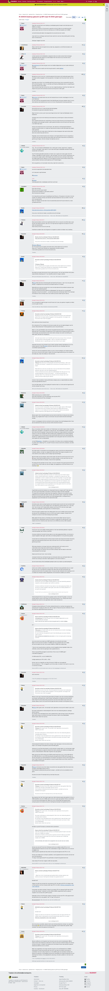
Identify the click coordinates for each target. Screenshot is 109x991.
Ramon (22, 300)
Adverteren (36, 979)
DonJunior (23, 74)
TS (76, 17)
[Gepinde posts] (85, 17)
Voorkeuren (41, 988)
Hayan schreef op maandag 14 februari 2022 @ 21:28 (47, 616)
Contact (36, 981)
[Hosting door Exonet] (90, 973)
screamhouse (24, 44)
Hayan (22, 23)
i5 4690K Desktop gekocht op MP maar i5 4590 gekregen (55, 14)
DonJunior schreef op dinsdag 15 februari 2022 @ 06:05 (48, 259)
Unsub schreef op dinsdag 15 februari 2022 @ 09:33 (47, 580)
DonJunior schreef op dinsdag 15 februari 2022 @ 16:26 (48, 726)
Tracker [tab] (107, 6)
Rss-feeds (88, 984)
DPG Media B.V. (24, 980)
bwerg (22, 931)
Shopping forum (39, 14)
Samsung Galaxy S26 (64, 984)
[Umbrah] (22, 150)
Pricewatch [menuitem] (40, 1)
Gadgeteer (23, 402)
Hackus (23, 613)
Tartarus (23, 219)
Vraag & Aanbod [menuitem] (48, 1)
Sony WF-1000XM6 (63, 988)
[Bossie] (22, 211)
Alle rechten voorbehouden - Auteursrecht (18, 981)
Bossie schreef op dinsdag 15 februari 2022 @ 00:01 (47, 237)
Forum (20, 14)
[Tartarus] (22, 223)
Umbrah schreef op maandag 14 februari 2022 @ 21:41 (47, 405)
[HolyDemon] (22, 607)
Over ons (41, 981)
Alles (74, 17)
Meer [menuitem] (62, 1)
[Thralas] (22, 314)
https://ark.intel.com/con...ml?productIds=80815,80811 (44, 210)
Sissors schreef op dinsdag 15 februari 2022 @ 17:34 (47, 870)
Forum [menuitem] (54, 1)
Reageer (27, 19)
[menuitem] (87, 1)
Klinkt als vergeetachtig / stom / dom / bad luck (45, 917)
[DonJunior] (22, 78)
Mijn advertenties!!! (36, 899)
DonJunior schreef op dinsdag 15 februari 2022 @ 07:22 (48, 361)
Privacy (35, 986)
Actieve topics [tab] (107, 10)
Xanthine (23, 565)
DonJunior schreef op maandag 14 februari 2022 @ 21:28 (48, 314)
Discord (88, 986)
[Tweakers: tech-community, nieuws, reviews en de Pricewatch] (12, 1)
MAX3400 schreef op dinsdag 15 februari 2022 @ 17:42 (47, 907)
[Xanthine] (22, 569)
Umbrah (23, 145)
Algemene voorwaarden (39, 984)
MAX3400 (23, 867)
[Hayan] (22, 28)
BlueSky (88, 979)
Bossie (22, 208)
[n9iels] (22, 57)
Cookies (36, 988)
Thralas (23, 310)
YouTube (88, 981)
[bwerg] (22, 936)
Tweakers (11, 980)
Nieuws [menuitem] (19, 1)
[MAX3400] (22, 872)
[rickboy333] (22, 505)
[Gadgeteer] (22, 405)
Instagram (88, 983)
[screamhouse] (22, 48)
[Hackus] (22, 618)
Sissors (23, 685)
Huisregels (36, 983)
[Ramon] (22, 303)
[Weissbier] (22, 452)
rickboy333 (24, 502)
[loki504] (22, 580)
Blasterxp (23, 392)
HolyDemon (24, 604)
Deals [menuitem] (58, 1)
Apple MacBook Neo (64, 979)
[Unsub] (22, 531)
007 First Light (62, 986)
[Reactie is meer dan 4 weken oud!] (33, 178)
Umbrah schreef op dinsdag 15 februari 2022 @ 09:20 (47, 473)
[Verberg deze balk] (103, 4)
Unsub (22, 527)
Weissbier (23, 448)
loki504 (23, 576)
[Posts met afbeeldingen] (79, 17)
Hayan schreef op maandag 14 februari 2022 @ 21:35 (47, 628)
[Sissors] (22, 689)
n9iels (22, 54)
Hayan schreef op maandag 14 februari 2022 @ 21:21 (47, 830)
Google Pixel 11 (62, 983)
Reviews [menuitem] (24, 1)
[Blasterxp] (22, 396)
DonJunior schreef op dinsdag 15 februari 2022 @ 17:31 (47, 784)
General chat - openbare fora (29, 14)
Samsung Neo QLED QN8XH (66, 981)
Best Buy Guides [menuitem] (31, 1)
